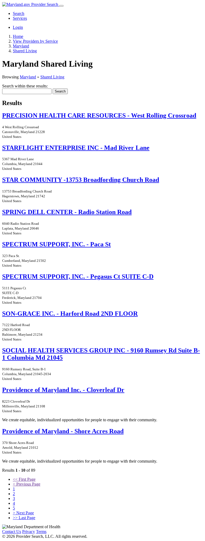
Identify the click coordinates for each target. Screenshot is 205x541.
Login (18, 27)
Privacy (28, 531)
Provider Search (44, 4)
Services (20, 18)
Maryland (28, 77)
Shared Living (52, 77)
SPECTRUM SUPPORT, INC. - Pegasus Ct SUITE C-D (77, 276)
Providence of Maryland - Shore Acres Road (63, 431)
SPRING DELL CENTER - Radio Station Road (67, 212)
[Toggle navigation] (61, 6)
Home (18, 36)
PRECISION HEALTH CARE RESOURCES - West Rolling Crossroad (99, 115)
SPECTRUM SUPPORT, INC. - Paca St (56, 244)
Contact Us (11, 531)
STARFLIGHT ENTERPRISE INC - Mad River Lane (75, 147)
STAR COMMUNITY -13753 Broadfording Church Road (80, 179)
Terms (41, 531)
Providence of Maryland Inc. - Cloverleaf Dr (63, 389)
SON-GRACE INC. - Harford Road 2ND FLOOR (70, 313)
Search (18, 13)
